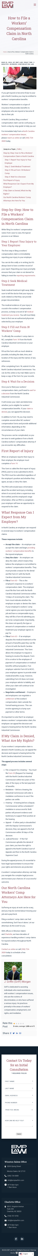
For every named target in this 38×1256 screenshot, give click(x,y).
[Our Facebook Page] (16, 1239)
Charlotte (8, 934)
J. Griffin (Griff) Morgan (17, 981)
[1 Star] (14, 1024)
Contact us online (9, 949)
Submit (19, 1134)
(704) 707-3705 (12, 1216)
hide (19, 149)
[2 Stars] (16, 1024)
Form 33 (11, 773)
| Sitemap (33, 1250)
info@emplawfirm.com (16, 1180)
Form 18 (16, 339)
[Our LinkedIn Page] (22, 1239)
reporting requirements (26, 275)
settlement (10, 699)
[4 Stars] (21, 1024)
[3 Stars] (19, 1024)
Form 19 (14, 463)
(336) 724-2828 (12, 1176)
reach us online (13, 138)
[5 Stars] (23, 1024)
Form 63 (13, 636)
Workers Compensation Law (22, 64)
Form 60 (13, 580)
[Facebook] (10, 1033)
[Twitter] (14, 1033)
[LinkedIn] (17, 1033)
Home (5, 52)
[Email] (20, 1033)
